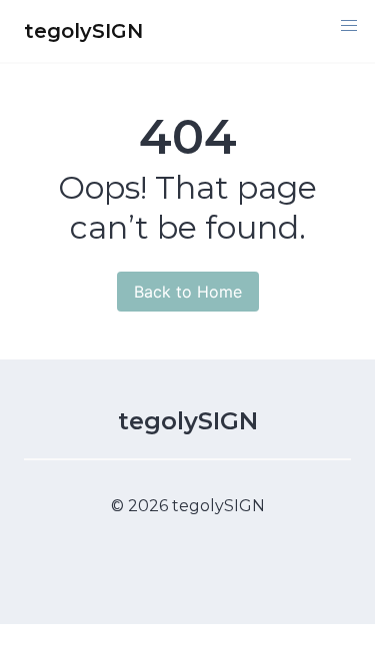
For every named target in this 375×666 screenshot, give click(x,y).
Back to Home (188, 292)
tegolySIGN (188, 420)
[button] (349, 26)
